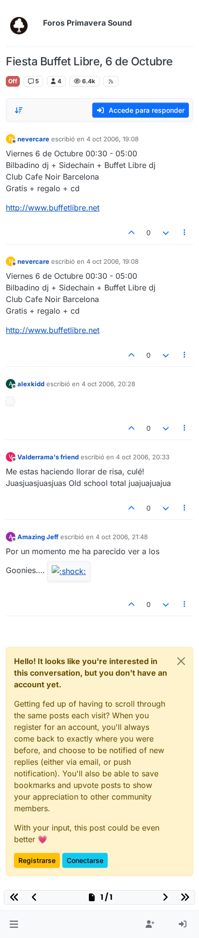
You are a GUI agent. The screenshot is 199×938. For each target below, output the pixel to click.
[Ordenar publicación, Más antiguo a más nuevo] (19, 110)
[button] (14, 924)
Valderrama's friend (48, 457)
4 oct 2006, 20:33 (143, 457)
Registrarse (37, 860)
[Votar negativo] (165, 232)
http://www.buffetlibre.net (53, 207)
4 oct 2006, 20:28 (108, 384)
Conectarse (85, 860)
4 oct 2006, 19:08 (112, 139)
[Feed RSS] (110, 81)
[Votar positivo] (132, 232)
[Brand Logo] (22, 23)
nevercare (33, 139)
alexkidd (30, 384)
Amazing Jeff (37, 537)
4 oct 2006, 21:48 (122, 537)
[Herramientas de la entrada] (185, 232)
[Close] (181, 661)
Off (12, 81)
